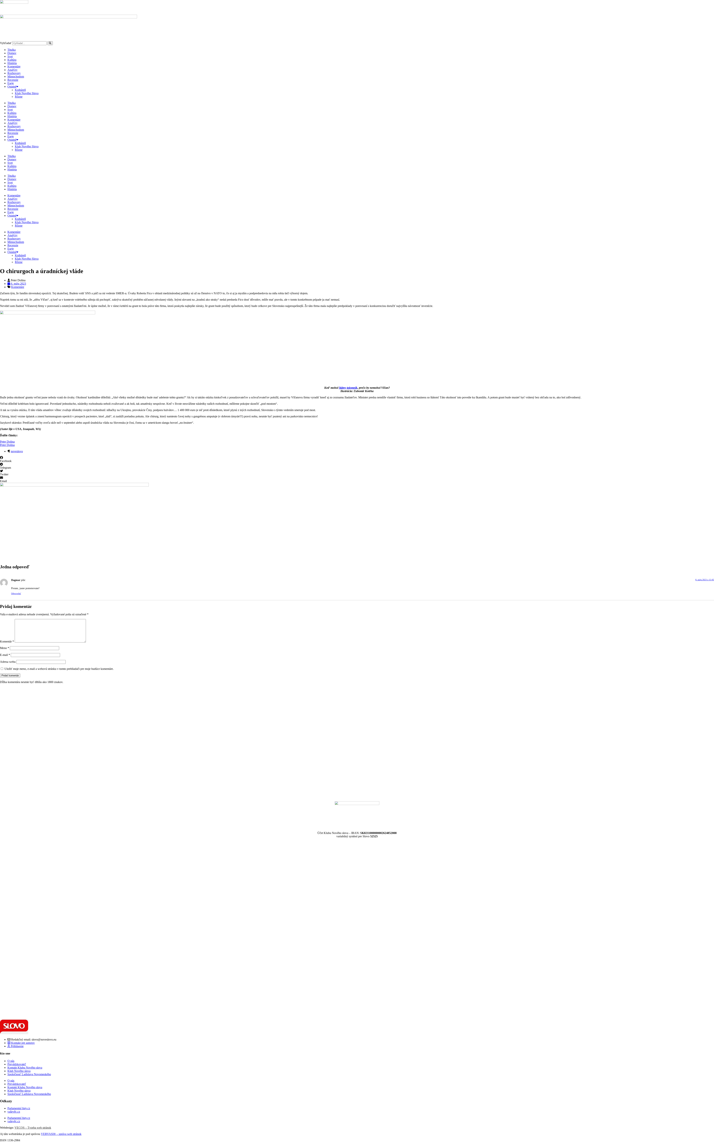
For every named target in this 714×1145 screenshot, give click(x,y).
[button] (357, 459)
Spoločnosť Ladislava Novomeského (29, 1074)
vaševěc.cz (13, 1111)
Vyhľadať (6, 43)
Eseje (10, 83)
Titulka (11, 49)
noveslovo (17, 451)
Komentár (7, 641)
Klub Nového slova (18, 1070)
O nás (10, 1060)
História (12, 63)
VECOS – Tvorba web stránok (33, 1127)
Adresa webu (8, 661)
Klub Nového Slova (26, 93)
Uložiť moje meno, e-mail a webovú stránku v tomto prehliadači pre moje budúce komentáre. (59, 668)
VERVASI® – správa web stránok (61, 1134)
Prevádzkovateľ (16, 1064)
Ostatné (11, 86)
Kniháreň (20, 89)
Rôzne (18, 96)
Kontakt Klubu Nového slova (24, 1067)
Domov (11, 53)
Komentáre (13, 66)
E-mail (5, 654)
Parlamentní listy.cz (18, 1108)
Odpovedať (16, 593)
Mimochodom (15, 76)
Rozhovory (14, 73)
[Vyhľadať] (50, 43)
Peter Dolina (7, 441)
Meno (4, 648)
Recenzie (12, 79)
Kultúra (11, 59)
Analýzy (12, 69)
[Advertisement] (111, 742)
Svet (10, 56)
